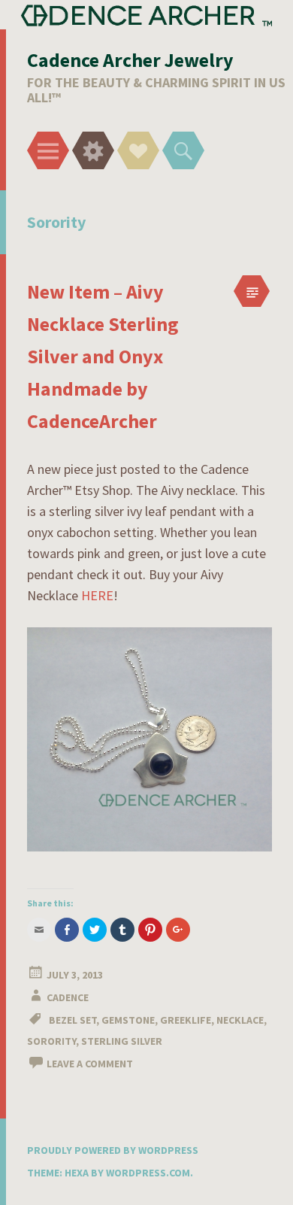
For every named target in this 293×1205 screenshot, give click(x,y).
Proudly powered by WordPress (112, 1150)
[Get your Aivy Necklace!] (149, 846)
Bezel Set (72, 1020)
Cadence (68, 997)
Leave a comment (90, 1063)
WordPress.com (148, 1172)
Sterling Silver (121, 1041)
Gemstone (128, 1020)
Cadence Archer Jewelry (130, 59)
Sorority (51, 1041)
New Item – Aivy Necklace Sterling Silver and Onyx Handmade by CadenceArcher (102, 356)
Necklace (240, 1020)
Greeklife (185, 1020)
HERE (97, 595)
